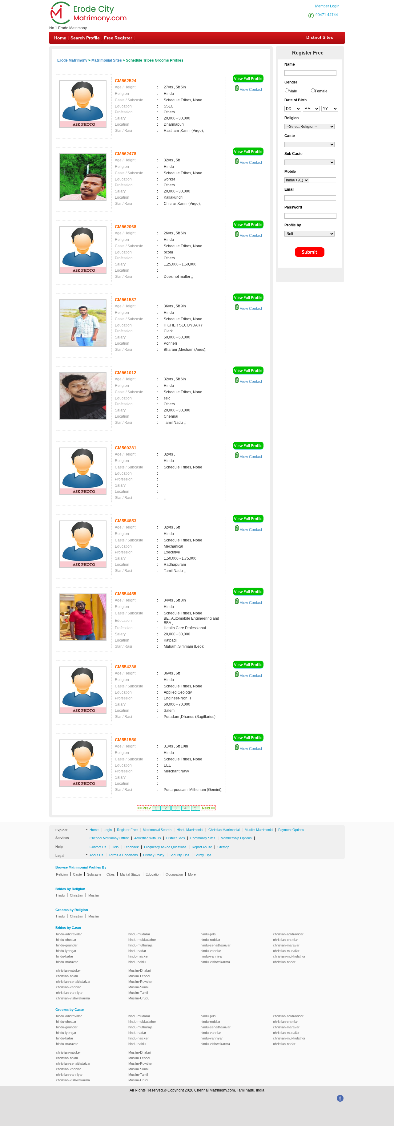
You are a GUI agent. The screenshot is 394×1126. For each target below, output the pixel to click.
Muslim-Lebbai (139, 976)
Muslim (93, 895)
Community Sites (202, 838)
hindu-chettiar (66, 940)
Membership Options (236, 838)
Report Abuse (202, 847)
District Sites (319, 37)
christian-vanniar (68, 987)
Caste (77, 874)
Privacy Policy (153, 855)
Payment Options (291, 830)
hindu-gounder (67, 945)
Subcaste (94, 874)
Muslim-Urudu (138, 998)
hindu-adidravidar (69, 934)
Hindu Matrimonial (190, 830)
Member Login (327, 6)
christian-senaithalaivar (73, 981)
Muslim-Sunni (138, 987)
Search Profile (85, 37)
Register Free (127, 830)
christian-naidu (67, 976)
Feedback (131, 847)
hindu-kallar (64, 956)
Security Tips (179, 855)
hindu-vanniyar (212, 956)
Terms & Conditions (123, 855)
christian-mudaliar (286, 951)
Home (60, 37)
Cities (111, 874)
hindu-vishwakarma (215, 962)
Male (293, 91)
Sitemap (223, 847)
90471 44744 (327, 15)
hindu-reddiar (210, 940)
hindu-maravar (67, 962)
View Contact (250, 89)
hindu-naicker (138, 956)
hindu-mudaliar (139, 934)
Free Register (118, 37)
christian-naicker (68, 970)
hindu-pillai (208, 934)
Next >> (208, 808)
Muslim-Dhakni (139, 970)
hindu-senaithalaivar (216, 945)
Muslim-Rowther (140, 981)
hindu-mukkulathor (142, 940)
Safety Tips (203, 855)
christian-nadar (284, 962)
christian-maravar (286, 945)
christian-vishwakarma (73, 998)
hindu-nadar (137, 951)
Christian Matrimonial (223, 830)
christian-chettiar (285, 940)
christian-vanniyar (69, 992)
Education (153, 874)
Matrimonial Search (157, 830)
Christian (76, 895)
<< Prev (144, 808)
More (192, 874)
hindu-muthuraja (140, 945)
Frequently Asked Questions (165, 847)
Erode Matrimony (72, 60)
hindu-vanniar (211, 951)
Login (108, 830)
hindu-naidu (137, 962)
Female (321, 91)
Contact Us (98, 847)
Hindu (60, 895)
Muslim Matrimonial (259, 830)
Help (115, 847)
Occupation (174, 874)
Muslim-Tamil (138, 992)
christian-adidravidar (288, 934)
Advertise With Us (147, 838)
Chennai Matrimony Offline (109, 838)
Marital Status (130, 874)
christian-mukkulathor (289, 956)
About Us (96, 855)
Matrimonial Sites (106, 60)
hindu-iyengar (66, 951)
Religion (62, 874)
